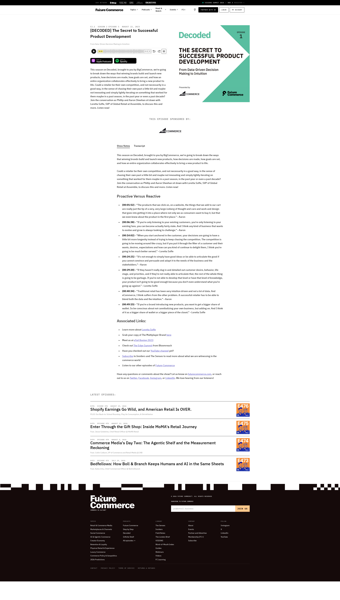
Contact (93, 568)
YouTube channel (159, 351)
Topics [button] (134, 10)
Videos (158, 556)
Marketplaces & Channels (101, 529)
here (168, 335)
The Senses (160, 526)
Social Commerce (97, 533)
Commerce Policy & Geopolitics (103, 556)
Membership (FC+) (196, 537)
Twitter (133, 378)
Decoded (126, 533)
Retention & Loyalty (98, 544)
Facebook (143, 378)
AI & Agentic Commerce (100, 537)
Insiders (159, 529)
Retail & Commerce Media (101, 526)
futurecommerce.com (199, 374)
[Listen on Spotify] (125, 61)
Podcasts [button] (147, 10)
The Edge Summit (142, 346)
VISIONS (159, 541)
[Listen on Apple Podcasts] (101, 61)
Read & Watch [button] (161, 9)
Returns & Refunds (146, 568)
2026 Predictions (97, 560)
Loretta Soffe (149, 330)
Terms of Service (126, 568)
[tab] (123, 146)
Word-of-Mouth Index (165, 544)
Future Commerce (165, 365)
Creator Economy (97, 541)
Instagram (155, 378)
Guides (159, 548)
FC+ (183, 10)
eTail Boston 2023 (143, 340)
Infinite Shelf (128, 537)
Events (191, 529)
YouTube (224, 537)
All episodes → (129, 541)
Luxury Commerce (97, 552)
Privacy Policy (108, 568)
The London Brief (163, 537)
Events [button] (174, 10)
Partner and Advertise (197, 533)
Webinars (160, 552)
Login (223, 10)
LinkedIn (170, 378)
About (190, 526)
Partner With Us (208, 10)
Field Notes (160, 533)
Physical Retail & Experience (102, 548)
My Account (237, 10)
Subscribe (127, 356)
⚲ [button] (195, 9)
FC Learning (160, 560)
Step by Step (128, 529)
